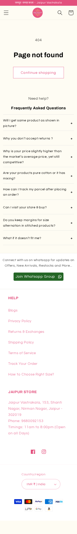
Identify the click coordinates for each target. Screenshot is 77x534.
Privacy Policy (19, 321)
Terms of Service (22, 353)
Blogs (13, 310)
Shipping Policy (21, 342)
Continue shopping (38, 73)
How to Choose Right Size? (31, 374)
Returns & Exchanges (26, 332)
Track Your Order (23, 364)
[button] (6, 12)
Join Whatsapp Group (36, 276)
